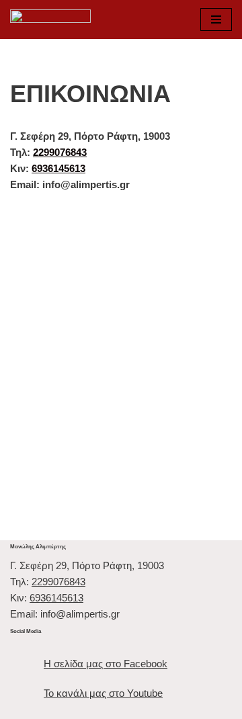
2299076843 (60, 152)
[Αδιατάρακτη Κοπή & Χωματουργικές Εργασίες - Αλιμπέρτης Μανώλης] (50, 19)
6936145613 (58, 168)
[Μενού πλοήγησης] (216, 19)
